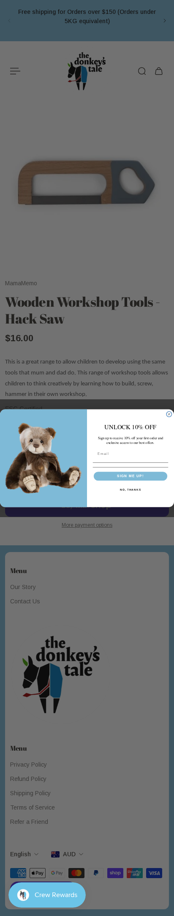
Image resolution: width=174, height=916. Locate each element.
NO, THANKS (130, 489)
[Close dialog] (169, 414)
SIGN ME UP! (130, 476)
